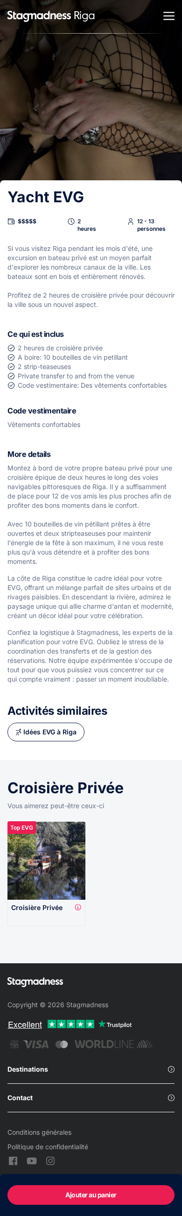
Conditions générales (39, 1132)
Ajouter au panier (91, 1195)
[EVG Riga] (39, 17)
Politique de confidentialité (47, 1147)
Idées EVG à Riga (50, 732)
